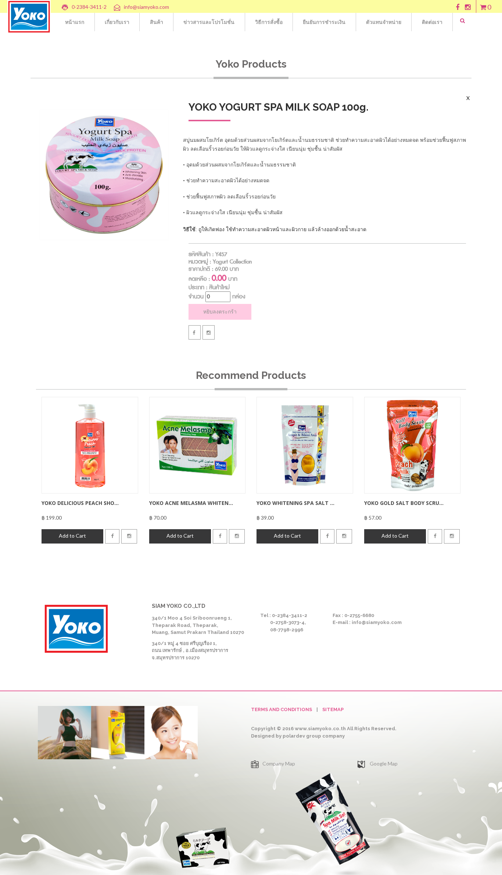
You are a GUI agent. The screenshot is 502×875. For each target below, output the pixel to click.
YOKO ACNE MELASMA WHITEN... (191, 502)
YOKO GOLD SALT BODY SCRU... (404, 502)
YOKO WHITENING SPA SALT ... (295, 502)
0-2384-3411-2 (89, 7)
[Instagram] (208, 332)
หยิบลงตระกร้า (220, 311)
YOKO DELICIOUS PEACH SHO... (80, 502)
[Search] (468, 20)
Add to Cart (72, 535)
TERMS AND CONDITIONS (281, 709)
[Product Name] (90, 444)
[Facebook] (195, 332)
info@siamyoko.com (146, 7)
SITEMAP (333, 709)
